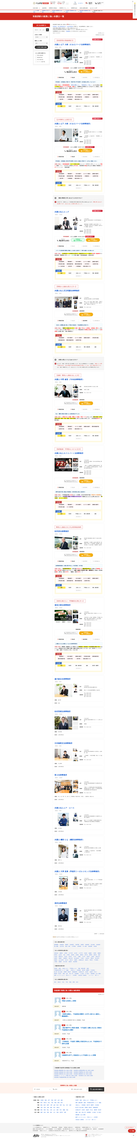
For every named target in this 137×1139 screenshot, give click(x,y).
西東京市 (61, 956)
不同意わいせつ (73, 968)
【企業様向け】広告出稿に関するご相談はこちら (57, 1130)
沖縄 (65, 1112)
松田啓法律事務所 (62, 531)
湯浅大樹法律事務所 (63, 605)
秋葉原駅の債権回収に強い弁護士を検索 (63, 1073)
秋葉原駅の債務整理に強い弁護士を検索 (83, 1073)
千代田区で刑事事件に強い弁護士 (71, 11)
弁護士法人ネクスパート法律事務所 (69, 453)
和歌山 (58, 1107)
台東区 (60, 47)
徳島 (58, 1109)
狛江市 (66, 959)
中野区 (68, 954)
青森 (46, 1100)
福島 (62, 1100)
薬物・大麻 (65, 973)
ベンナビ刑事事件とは (37, 1127)
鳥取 (41, 1109)
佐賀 (45, 1112)
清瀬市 (75, 959)
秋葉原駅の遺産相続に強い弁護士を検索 (63, 1072)
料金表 (73, 77)
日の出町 (65, 961)
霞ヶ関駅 (56, 946)
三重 (51, 1105)
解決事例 (44, 8)
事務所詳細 (61, 77)
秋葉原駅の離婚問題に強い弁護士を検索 (63, 1070)
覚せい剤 (71, 973)
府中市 (86, 954)
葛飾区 (99, 953)
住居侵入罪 (81, 971)
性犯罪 (55, 968)
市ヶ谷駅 (85, 946)
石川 (67, 1105)
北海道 (41, 1100)
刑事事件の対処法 (53, 8)
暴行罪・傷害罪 (85, 970)
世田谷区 (56, 953)
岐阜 (45, 1105)
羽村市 (91, 959)
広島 (51, 1109)
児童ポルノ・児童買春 (76, 970)
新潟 (58, 1105)
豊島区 (81, 954)
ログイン (81, 3)
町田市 (55, 954)
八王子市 (81, 953)
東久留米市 (76, 958)
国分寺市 (71, 958)
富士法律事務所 (61, 775)
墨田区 (90, 954)
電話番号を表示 (71, 72)
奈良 (54, 1107)
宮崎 (58, 1112)
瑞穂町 (60, 961)
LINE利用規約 (70, 26)
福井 (70, 1105)
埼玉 (63, 982)
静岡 (48, 1105)
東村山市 (98, 956)
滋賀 (51, 1107)
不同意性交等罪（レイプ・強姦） (61, 970)
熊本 (51, 1112)
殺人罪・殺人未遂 (58, 971)
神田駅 (82, 944)
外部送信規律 (35, 1130)
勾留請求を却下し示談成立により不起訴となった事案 (79, 1055)
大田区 (65, 953)
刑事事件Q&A (74, 8)
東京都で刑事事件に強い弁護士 (57, 11)
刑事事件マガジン (46, 1127)
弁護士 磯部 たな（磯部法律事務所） (69, 840)
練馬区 (61, 953)
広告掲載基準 (101, 1129)
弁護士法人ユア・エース (64, 808)
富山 (64, 1105)
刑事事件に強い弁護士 (45, 11)
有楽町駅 (98, 944)
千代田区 (60, 214)
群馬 (74, 982)
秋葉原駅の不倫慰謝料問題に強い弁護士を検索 (64, 1077)
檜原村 (70, 961)
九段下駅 (62, 946)
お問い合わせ (78, 1129)
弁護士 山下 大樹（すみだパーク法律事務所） (73, 44)
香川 (61, 1109)
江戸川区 (71, 953)
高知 (67, 1109)
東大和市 (97, 958)
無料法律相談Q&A (90, 3)
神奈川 (59, 982)
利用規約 (55, 26)
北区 (64, 954)
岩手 (49, 1100)
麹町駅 (66, 944)
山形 (59, 1100)
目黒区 (77, 954)
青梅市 (60, 958)
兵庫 (45, 1107)
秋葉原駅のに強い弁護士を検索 (86, 1075)
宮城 (52, 1100)
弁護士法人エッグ (62, 212)
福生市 (86, 959)
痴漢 (60, 968)
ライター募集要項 (57, 1129)
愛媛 (64, 1109)
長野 (61, 1105)
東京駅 (95, 946)
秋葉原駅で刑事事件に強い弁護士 (85, 11)
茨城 (70, 982)
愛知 (41, 1105)
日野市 (88, 956)
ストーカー (91, 975)
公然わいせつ (65, 968)
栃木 (77, 982)
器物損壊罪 (74, 971)
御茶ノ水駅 (67, 946)
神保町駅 (87, 944)
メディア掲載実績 (49, 1129)
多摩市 (55, 958)
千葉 (67, 982)
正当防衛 (93, 970)
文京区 (60, 293)
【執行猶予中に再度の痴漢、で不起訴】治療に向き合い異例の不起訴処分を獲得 (82, 1029)
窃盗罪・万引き (93, 971)
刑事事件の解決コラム (86, 1127)
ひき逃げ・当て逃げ (84, 973)
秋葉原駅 (90, 946)
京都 (48, 1107)
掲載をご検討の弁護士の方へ (38, 1129)
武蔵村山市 (81, 959)
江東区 (94, 953)
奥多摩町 (75, 961)
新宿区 (72, 954)
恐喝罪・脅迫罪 (67, 971)
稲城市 (55, 959)
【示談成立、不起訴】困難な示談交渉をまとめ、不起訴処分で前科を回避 (82, 1042)
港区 (99, 954)
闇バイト (97, 975)
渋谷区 (55, 956)
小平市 (74, 956)
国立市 (71, 959)
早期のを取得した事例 (69, 1001)
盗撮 (88, 968)
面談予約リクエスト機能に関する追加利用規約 (78, 1130)
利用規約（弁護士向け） (68, 1127)
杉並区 (85, 953)
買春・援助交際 (81, 968)
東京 (55, 982)
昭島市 (92, 958)
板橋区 (90, 953)
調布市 (95, 954)
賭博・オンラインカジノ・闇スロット (62, 975)
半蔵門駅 (77, 944)
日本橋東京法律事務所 (63, 743)
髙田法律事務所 (61, 903)
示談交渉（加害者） (82, 975)
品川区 (60, 954)
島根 (45, 1109)
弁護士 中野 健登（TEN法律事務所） (69, 379)
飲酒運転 (77, 973)
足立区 (75, 953)
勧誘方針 (95, 1129)
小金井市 (87, 958)
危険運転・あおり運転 (96, 973)
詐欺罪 (86, 971)
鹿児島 (61, 1112)
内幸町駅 (72, 944)
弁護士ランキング (43, 1130)
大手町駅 (74, 946)
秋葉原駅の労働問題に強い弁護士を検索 (83, 1072)
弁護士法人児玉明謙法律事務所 (67, 291)
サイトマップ (95, 1127)
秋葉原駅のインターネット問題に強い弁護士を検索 (65, 1075)
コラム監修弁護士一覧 (87, 1129)
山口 (54, 1109)
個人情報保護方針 (62, 26)
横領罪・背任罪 (57, 973)
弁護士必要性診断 (84, 8)
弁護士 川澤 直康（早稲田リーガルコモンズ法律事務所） (78, 871)
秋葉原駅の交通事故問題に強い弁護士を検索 (84, 1070)
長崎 (48, 1112)
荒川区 (70, 956)
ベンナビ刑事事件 (36, 11)
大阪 (41, 1107)
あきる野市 (61, 959)
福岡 (41, 1112)
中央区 (60, 455)
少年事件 (75, 975)
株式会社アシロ (48, 1134)
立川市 (83, 956)
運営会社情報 (54, 1127)
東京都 (56, 47)
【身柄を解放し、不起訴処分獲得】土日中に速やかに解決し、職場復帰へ (82, 1015)
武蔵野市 (65, 958)
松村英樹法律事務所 (63, 711)
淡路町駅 (62, 944)
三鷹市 (79, 956)
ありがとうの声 (93, 8)
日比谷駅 (93, 944)
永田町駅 (79, 946)
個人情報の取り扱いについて (68, 1129)
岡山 (48, 1109)
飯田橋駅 (56, 944)
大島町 (55, 961)
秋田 (55, 1100)
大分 (54, 1112)
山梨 (54, 1105)
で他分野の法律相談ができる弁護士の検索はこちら (65, 936)
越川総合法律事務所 (63, 679)
